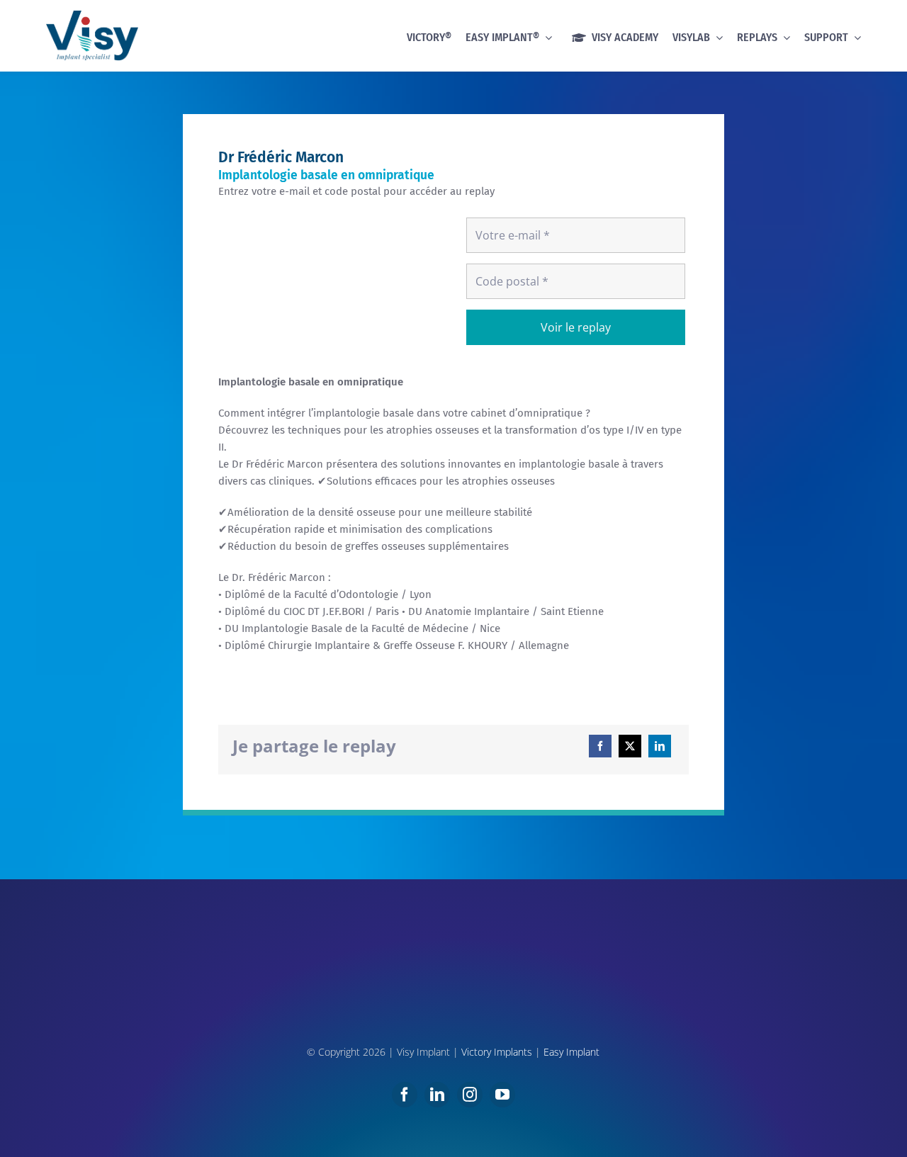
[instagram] (470, 1094)
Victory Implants (496, 1052)
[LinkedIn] (660, 746)
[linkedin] (437, 1094)
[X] (630, 746)
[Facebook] (600, 746)
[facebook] (404, 1094)
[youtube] (502, 1094)
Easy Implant (571, 1052)
